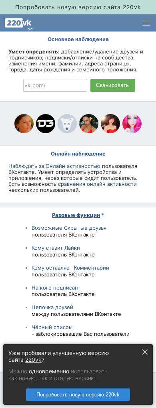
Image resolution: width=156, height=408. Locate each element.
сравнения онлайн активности (97, 184)
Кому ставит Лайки (56, 247)
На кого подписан (55, 287)
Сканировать (112, 85)
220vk (33, 359)
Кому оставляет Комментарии (70, 267)
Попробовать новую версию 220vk (78, 395)
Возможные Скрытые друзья (69, 228)
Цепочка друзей (52, 307)
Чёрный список (52, 327)
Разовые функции (76, 215)
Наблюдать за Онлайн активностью (54, 166)
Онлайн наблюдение (78, 153)
